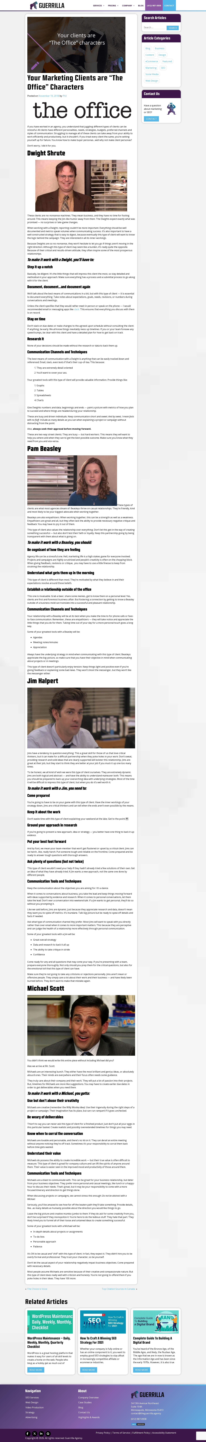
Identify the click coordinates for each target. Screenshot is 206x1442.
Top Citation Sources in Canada (118, 1288)
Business (159, 48)
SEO (163, 67)
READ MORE (35, 1369)
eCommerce (151, 61)
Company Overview (88, 1397)
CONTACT (151, 118)
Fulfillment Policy (141, 1432)
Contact (169, 5)
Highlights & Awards (89, 1417)
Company (127, 5)
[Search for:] (154, 27)
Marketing (151, 67)
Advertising (31, 1417)
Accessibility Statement (164, 1432)
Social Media (151, 74)
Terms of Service (121, 1432)
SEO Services (32, 1397)
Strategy (30, 1412)
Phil (65, 95)
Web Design (151, 80)
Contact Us (84, 1412)
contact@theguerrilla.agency (146, 1413)
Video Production (35, 1407)
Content (149, 54)
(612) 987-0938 (154, 5)
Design (162, 54)
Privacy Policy (103, 1432)
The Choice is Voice (37, 1288)
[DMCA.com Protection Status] (138, 1424)
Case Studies (85, 1402)
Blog (140, 5)
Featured (167, 61)
